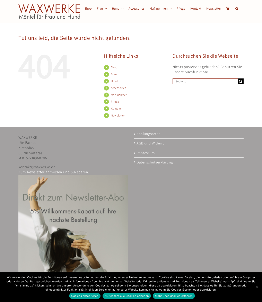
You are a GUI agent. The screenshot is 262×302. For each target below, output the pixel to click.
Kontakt (116, 108)
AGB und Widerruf (151, 143)
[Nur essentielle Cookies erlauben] (257, 287)
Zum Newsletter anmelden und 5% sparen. (53, 172)
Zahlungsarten (149, 133)
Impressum (146, 152)
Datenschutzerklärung (155, 162)
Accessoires (118, 88)
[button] (236, 8)
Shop (114, 67)
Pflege (115, 101)
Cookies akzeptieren (84, 296)
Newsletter (118, 115)
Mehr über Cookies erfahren (174, 296)
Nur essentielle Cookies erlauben (127, 296)
